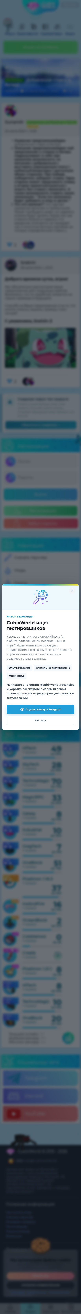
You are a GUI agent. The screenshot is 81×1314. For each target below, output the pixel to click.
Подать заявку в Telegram (43, 709)
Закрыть (40, 720)
